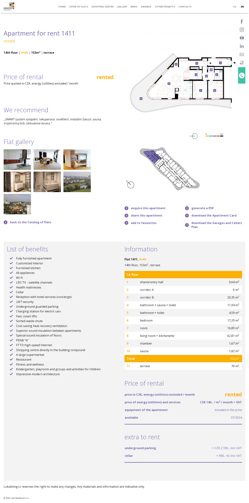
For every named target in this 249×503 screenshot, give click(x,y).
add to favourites (144, 223)
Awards (146, 6)
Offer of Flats (78, 6)
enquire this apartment (148, 208)
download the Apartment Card (213, 215)
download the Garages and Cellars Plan (216, 225)
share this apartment (146, 215)
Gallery (122, 6)
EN (242, 6)
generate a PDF (202, 208)
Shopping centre (103, 6)
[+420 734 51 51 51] (241, 75)
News (134, 6)
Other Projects (165, 6)
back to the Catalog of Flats (30, 222)
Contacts (185, 6)
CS (234, 6)
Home (62, 6)
